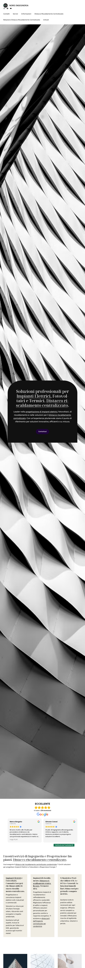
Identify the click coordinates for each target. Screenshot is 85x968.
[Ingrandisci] (25, 957)
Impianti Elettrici (33, 396)
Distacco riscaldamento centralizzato (42, 403)
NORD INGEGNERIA (18, 5)
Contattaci (42, 431)
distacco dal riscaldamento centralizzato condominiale (36, 864)
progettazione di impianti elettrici (41, 411)
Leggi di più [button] (49, 839)
